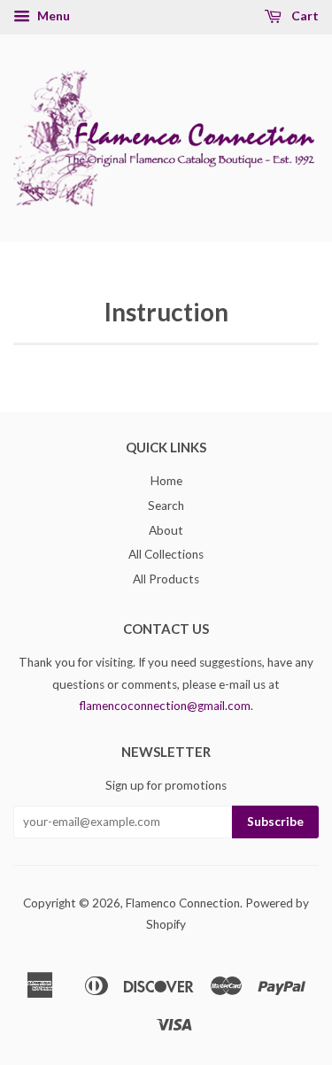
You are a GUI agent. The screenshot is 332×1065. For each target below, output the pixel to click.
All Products (166, 579)
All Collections (166, 554)
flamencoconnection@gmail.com (165, 705)
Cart (304, 15)
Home (166, 481)
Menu (52, 15)
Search (166, 505)
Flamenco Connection (183, 903)
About (166, 530)
